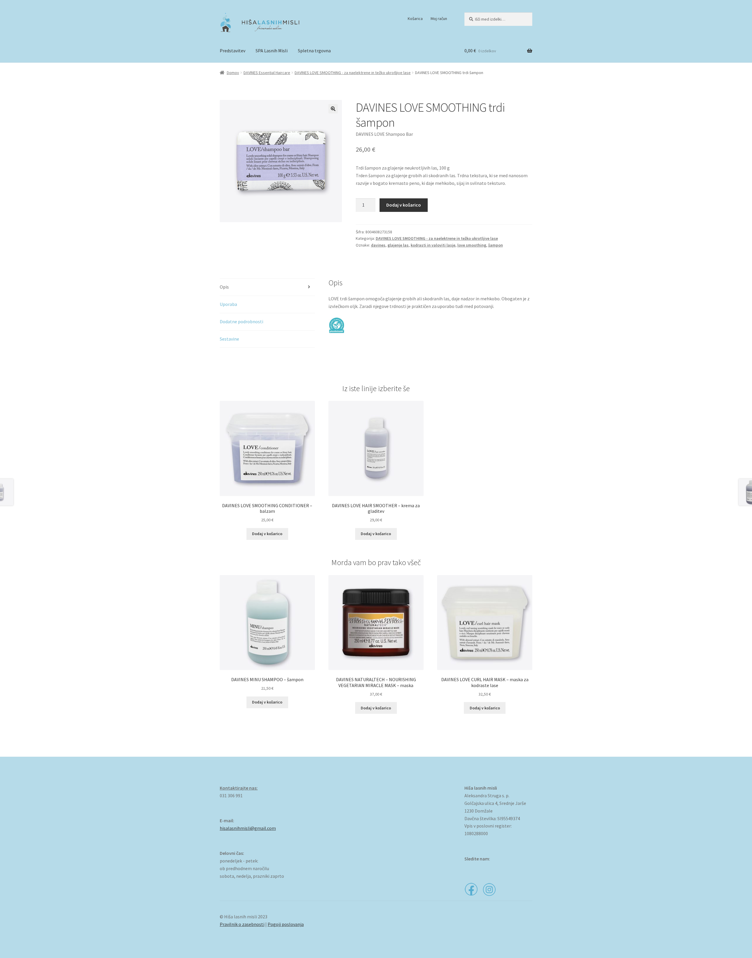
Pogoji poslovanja (286, 924)
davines (378, 245)
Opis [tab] (224, 287)
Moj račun (439, 18)
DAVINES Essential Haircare (267, 72)
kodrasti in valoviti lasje (433, 245)
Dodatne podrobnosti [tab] (241, 321)
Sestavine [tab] (229, 339)
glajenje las (398, 245)
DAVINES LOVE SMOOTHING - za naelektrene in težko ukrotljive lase (353, 72)
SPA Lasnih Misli (272, 50)
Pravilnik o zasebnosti (242, 924)
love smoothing (471, 245)
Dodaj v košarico (403, 205)
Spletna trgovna (314, 50)
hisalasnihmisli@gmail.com (248, 828)
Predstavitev (232, 50)
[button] (333, 108)
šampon (495, 245)
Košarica (415, 18)
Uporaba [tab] (228, 304)
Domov (233, 72)
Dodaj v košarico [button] (267, 533)
